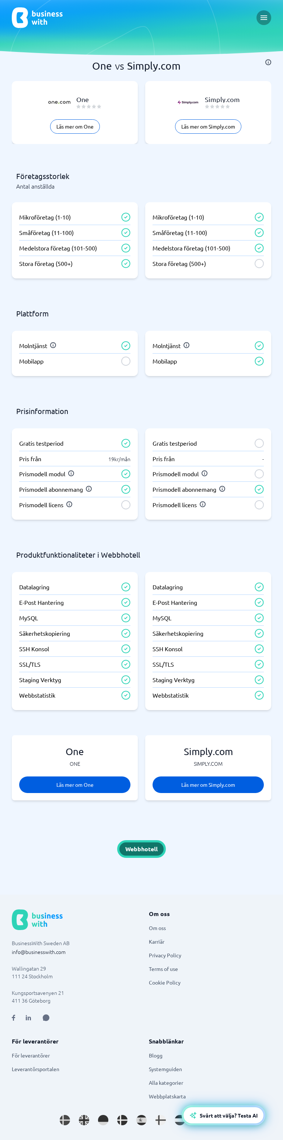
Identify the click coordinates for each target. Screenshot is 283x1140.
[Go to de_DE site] (103, 1120)
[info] (268, 62)
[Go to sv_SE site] (65, 1120)
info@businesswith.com (39, 951)
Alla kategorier (166, 1082)
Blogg (156, 1055)
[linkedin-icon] (28, 1017)
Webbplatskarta (167, 1096)
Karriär (156, 941)
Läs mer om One (75, 126)
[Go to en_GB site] (84, 1120)
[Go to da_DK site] (122, 1120)
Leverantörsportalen (35, 1069)
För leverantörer (31, 1055)
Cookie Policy (165, 982)
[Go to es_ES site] (141, 1120)
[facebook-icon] (13, 1017)
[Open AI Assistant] (46, 1017)
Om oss (157, 928)
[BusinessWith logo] (37, 17)
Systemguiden (165, 1069)
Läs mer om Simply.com (208, 126)
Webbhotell (141, 849)
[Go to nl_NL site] (180, 1120)
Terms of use (163, 968)
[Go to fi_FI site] (161, 1120)
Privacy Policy (165, 955)
